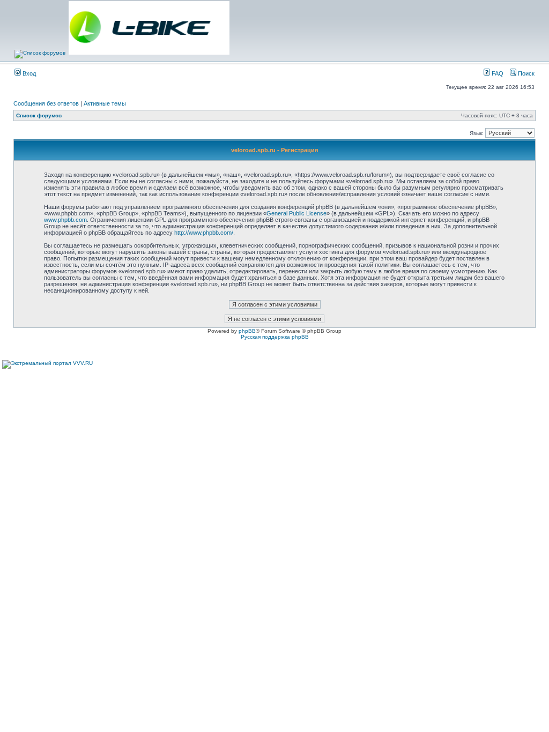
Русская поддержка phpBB (275, 337)
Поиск (525, 73)
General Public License (296, 213)
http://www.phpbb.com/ (203, 232)
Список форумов (39, 115)
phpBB (247, 331)
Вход (28, 73)
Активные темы (105, 103)
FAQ (496, 73)
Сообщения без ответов (46, 103)
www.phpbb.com (65, 219)
